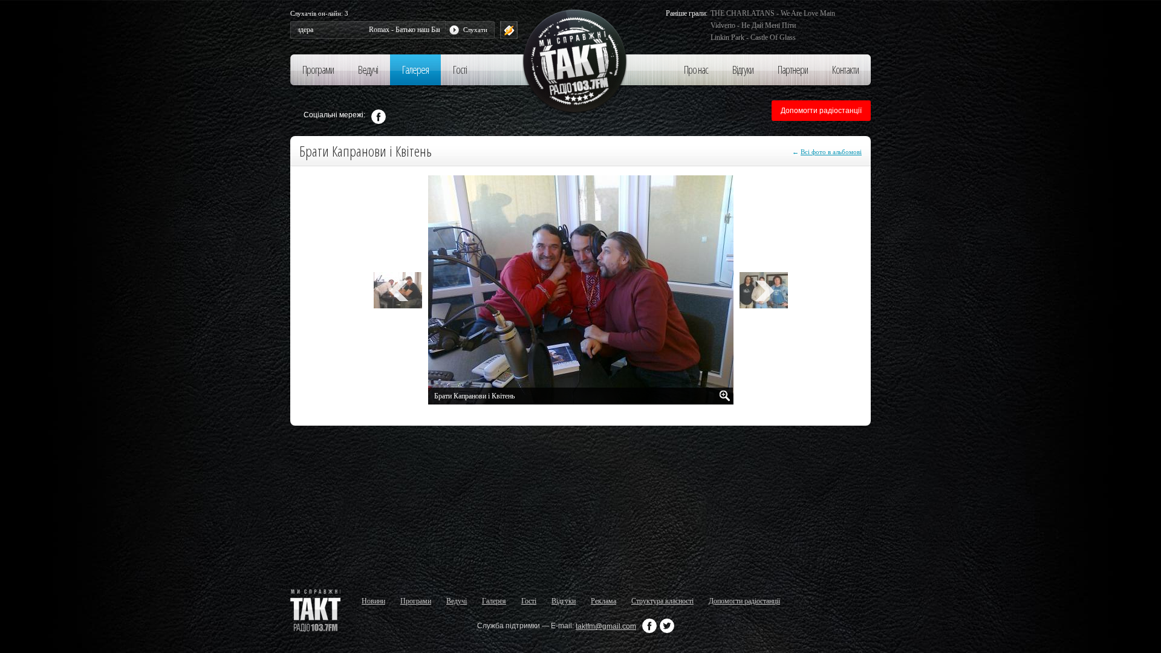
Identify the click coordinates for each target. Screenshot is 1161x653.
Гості (460, 69)
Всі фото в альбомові (831, 151)
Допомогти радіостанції (821, 110)
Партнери (793, 69)
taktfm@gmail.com (606, 626)
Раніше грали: (686, 13)
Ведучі (368, 69)
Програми (318, 69)
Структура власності (662, 601)
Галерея (415, 69)
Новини (373, 601)
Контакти (845, 69)
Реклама (603, 601)
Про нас (696, 69)
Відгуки (742, 69)
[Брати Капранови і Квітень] (725, 396)
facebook (378, 116)
